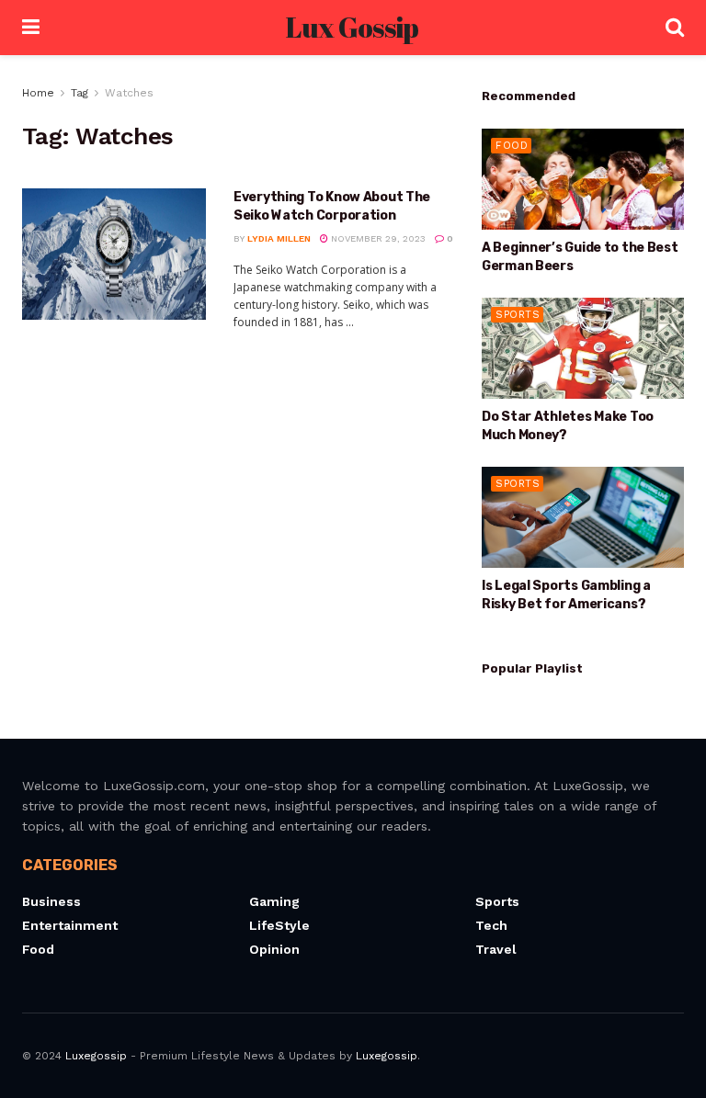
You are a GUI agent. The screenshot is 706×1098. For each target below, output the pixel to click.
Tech (491, 925)
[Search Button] (675, 27)
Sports (517, 315)
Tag (79, 92)
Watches (129, 92)
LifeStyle (279, 925)
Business (51, 901)
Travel (496, 949)
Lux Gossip (352, 27)
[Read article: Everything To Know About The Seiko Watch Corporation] (114, 254)
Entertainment (70, 925)
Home (38, 92)
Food (511, 146)
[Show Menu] (31, 27)
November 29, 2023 (377, 238)
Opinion (274, 949)
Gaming (274, 901)
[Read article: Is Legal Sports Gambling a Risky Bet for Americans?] (583, 517)
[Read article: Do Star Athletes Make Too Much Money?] (583, 348)
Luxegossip (96, 1055)
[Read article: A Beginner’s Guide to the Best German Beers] (583, 179)
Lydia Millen (279, 238)
